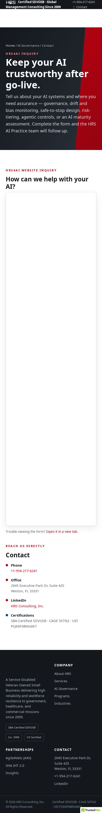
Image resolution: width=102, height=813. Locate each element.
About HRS (62, 673)
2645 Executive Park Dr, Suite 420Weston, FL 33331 (72, 763)
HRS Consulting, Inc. (27, 606)
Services (60, 681)
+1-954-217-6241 (24, 570)
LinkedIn (61, 783)
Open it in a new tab (61, 531)
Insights (12, 773)
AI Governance (66, 688)
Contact (81, 7)
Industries (62, 703)
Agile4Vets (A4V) (18, 758)
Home (10, 45)
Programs (62, 696)
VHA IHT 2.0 (15, 765)
